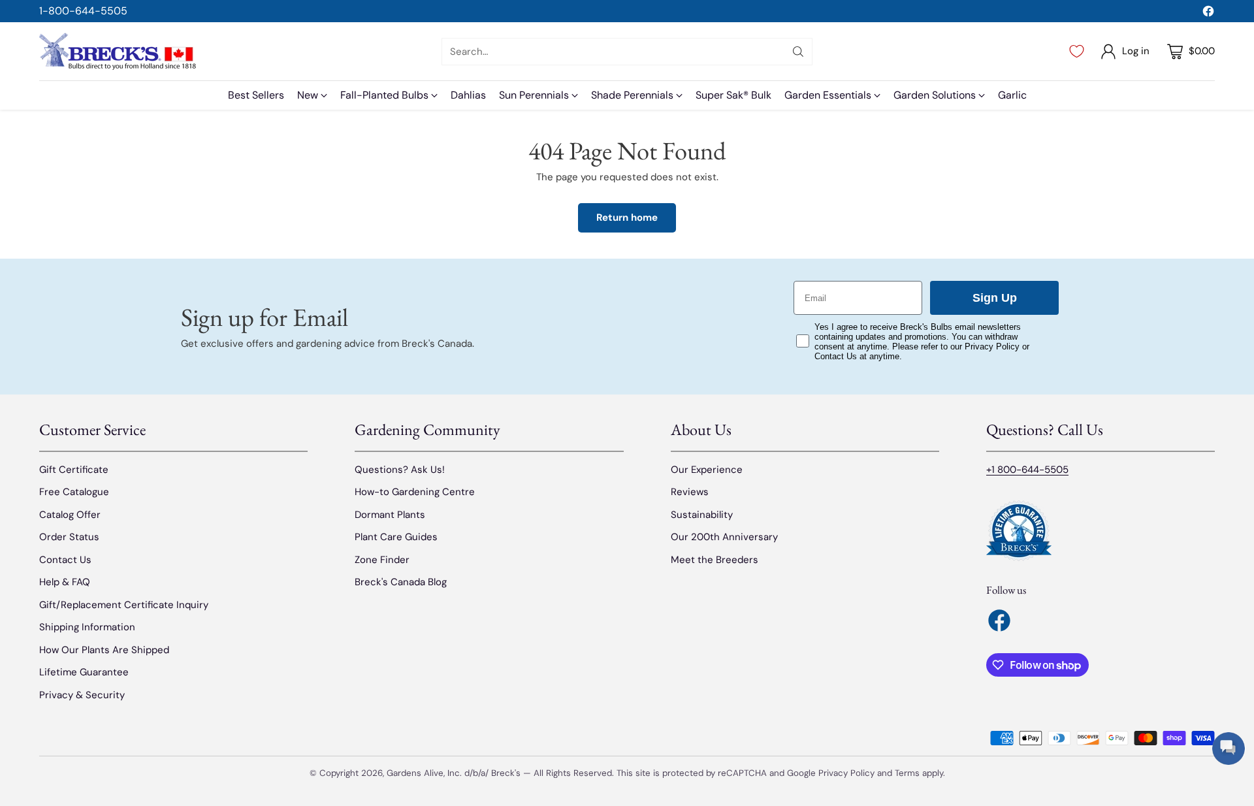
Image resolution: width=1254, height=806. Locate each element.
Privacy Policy (846, 773)
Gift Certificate (73, 469)
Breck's (506, 773)
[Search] (798, 51)
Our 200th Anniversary (724, 536)
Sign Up (995, 297)
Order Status (69, 536)
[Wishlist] (1077, 51)
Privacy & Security (82, 694)
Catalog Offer (70, 514)
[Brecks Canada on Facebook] (1208, 13)
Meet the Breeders (714, 559)
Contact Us (65, 559)
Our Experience (707, 469)
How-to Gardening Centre (415, 491)
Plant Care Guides (396, 536)
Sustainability (702, 514)
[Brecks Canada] (117, 51)
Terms (908, 773)
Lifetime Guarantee (84, 672)
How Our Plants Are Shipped (104, 649)
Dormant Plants (390, 514)
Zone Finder (382, 559)
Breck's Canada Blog (401, 581)
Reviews (690, 491)
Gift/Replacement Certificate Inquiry (123, 604)
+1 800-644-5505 (1027, 469)
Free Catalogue (74, 491)
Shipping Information (87, 627)
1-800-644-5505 (83, 11)
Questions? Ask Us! (400, 469)
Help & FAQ (64, 581)
